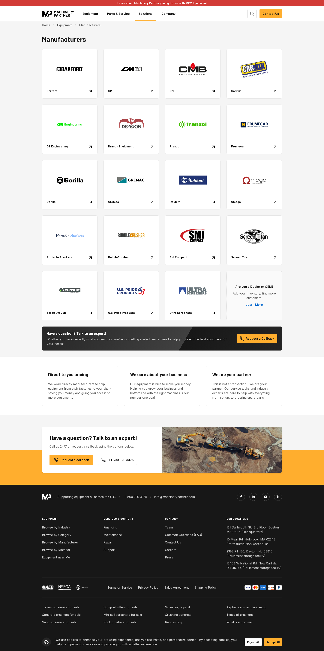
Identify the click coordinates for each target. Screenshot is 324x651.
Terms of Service (119, 587)
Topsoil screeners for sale (60, 607)
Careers (170, 550)
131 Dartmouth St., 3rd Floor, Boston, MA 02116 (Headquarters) (253, 529)
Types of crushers (239, 615)
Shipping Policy (206, 587)
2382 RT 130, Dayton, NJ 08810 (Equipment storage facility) (249, 553)
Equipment (64, 25)
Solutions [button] (145, 14)
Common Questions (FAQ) (183, 535)
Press (169, 557)
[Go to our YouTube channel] (266, 497)
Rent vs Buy (173, 622)
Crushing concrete (178, 615)
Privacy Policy (148, 587)
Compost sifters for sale (120, 607)
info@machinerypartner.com (174, 497)
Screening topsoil (177, 607)
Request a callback (75, 460)
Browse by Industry (56, 527)
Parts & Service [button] (118, 14)
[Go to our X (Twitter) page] (278, 497)
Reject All (253, 642)
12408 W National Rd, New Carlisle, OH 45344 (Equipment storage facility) (253, 565)
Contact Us (270, 14)
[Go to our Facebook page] (241, 497)
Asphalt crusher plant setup (246, 607)
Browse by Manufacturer (60, 542)
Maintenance (113, 535)
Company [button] (168, 14)
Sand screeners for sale (59, 622)
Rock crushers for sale (120, 622)
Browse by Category (56, 535)
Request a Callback (260, 338)
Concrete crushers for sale (61, 615)
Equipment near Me (56, 557)
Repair (108, 542)
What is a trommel (239, 622)
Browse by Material (56, 550)
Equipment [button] (90, 14)
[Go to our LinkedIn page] (253, 497)
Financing (110, 527)
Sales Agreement (176, 587)
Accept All (273, 642)
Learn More (254, 304)
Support (109, 550)
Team (169, 527)
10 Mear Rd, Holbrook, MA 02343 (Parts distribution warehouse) (250, 541)
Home (46, 25)
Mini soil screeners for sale (123, 615)
